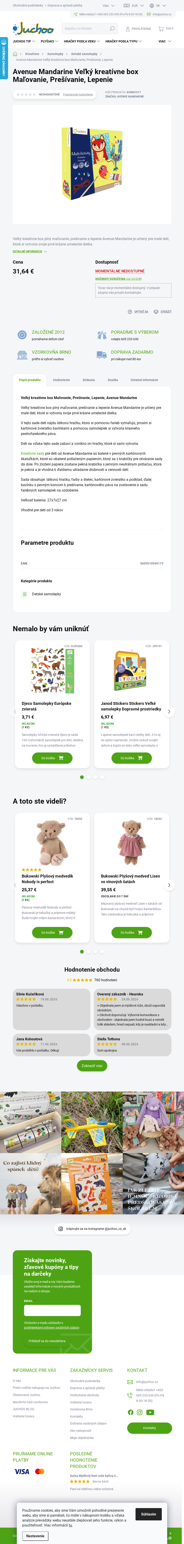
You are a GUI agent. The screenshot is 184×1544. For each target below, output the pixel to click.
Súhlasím (148, 1514)
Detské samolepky (46, 594)
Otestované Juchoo (26, 1395)
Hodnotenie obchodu (92, 969)
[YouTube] (150, 1411)
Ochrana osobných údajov (88, 1423)
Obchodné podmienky (28, 5)
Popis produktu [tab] (30, 380)
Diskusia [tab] (89, 380)
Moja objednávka (82, 1438)
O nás (17, 1381)
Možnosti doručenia (118, 278)
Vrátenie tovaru (23, 1416)
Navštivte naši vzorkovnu (30, 1402)
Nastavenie (35, 1536)
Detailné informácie (27, 251)
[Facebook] (130, 1411)
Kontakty (76, 1416)
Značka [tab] (113, 380)
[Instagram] (139, 1411)
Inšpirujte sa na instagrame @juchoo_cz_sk (96, 1229)
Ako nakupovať (80, 1430)
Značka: (124, 96)
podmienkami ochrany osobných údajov (51, 1327)
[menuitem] (24, 41)
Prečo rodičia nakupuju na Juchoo (36, 1388)
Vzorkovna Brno (81, 1409)
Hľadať (112, 28)
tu (70, 1525)
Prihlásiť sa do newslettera (47, 1341)
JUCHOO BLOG (23, 1409)
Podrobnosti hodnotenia (78, 94)
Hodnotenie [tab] (61, 380)
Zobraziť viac (92, 1066)
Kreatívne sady (32, 453)
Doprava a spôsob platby (65, 5)
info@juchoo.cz (147, 1382)
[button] (82, 777)
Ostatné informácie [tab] (144, 380)
